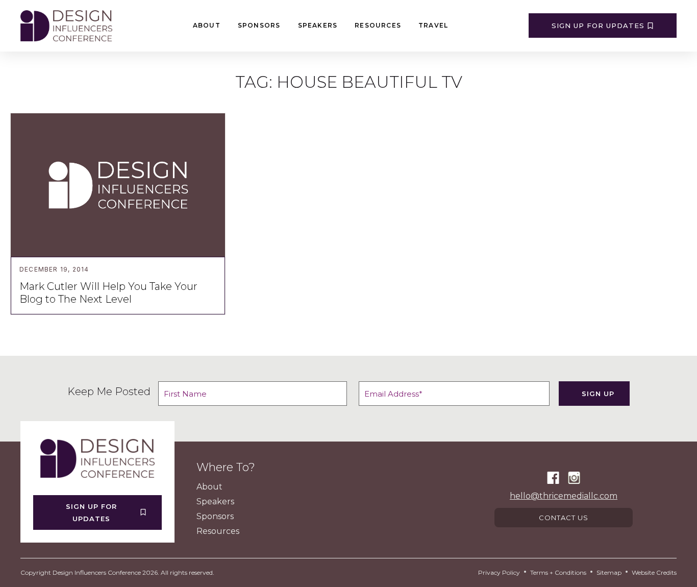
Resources (378, 25)
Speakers (318, 25)
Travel (433, 25)
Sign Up (598, 393)
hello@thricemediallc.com (563, 496)
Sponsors (259, 25)
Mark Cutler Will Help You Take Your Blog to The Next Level (108, 292)
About (206, 25)
